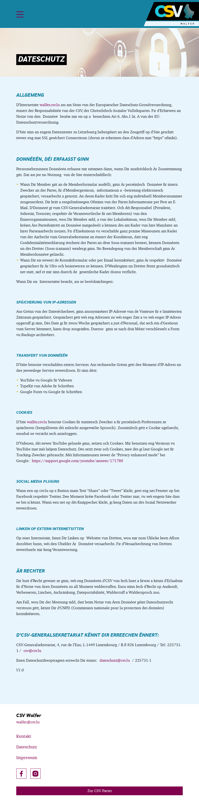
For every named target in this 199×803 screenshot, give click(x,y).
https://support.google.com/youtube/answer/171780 (77, 460)
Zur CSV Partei (99, 790)
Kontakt (23, 736)
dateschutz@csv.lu (115, 660)
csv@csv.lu (32, 650)
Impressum (26, 757)
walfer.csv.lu (50, 104)
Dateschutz (26, 747)
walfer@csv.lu (28, 722)
